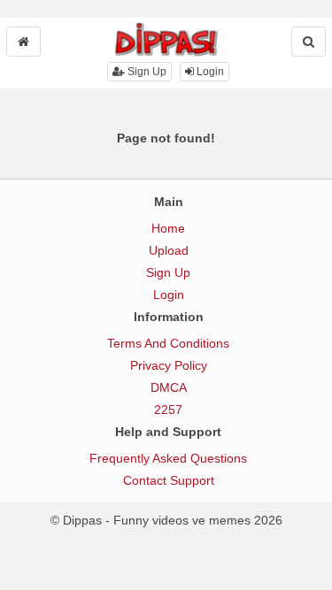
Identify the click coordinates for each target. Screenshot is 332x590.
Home (168, 228)
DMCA (169, 387)
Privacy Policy (168, 365)
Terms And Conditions (168, 343)
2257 (168, 409)
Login (209, 71)
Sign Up (145, 71)
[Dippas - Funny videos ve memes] (166, 39)
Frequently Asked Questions (168, 458)
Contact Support (168, 480)
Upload (169, 250)
